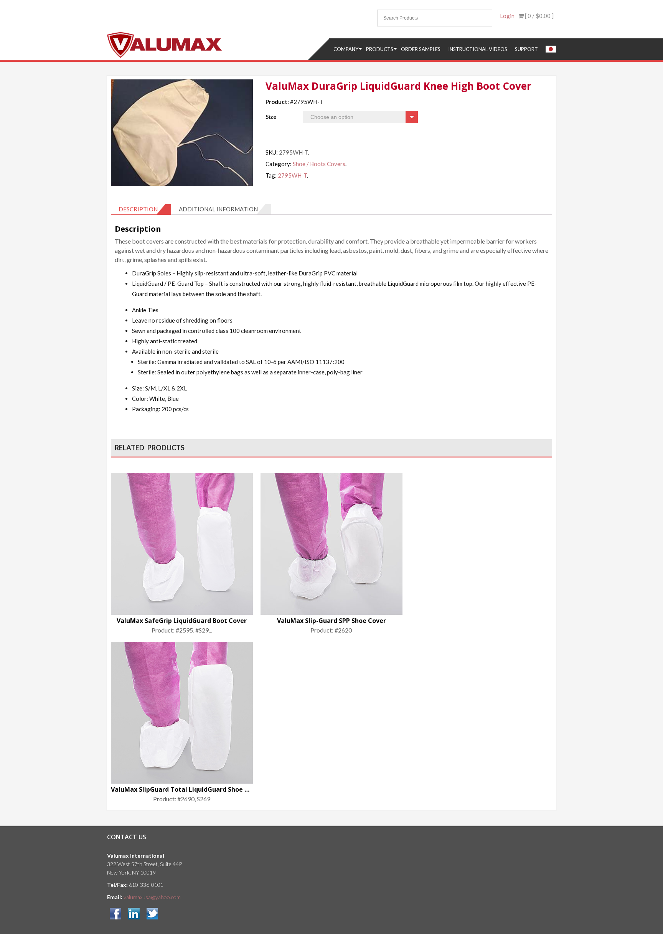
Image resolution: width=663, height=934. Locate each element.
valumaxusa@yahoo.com (152, 897)
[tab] (141, 209)
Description (138, 209)
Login (507, 15)
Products (379, 49)
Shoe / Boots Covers (319, 163)
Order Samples (420, 49)
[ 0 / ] (539, 15)
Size (271, 116)
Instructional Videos (477, 49)
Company (345, 49)
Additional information (218, 209)
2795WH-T (292, 175)
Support (526, 49)
